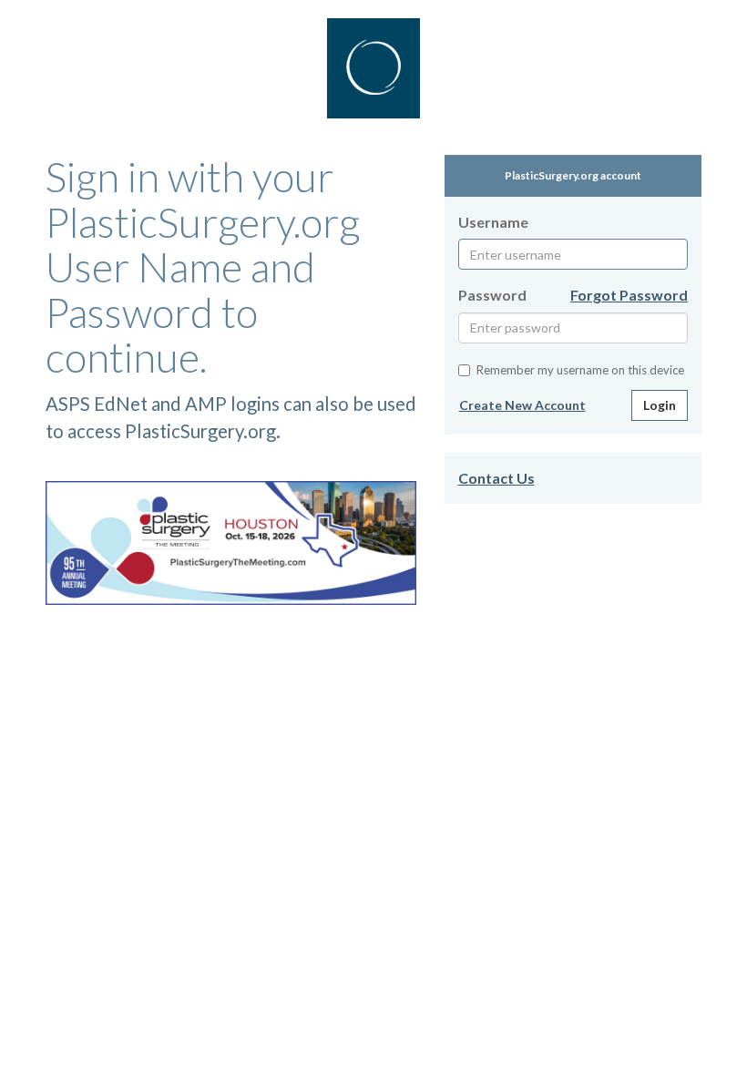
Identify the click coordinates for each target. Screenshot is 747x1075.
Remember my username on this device (580, 370)
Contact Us (496, 477)
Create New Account (522, 405)
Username (493, 221)
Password (492, 294)
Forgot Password (629, 294)
